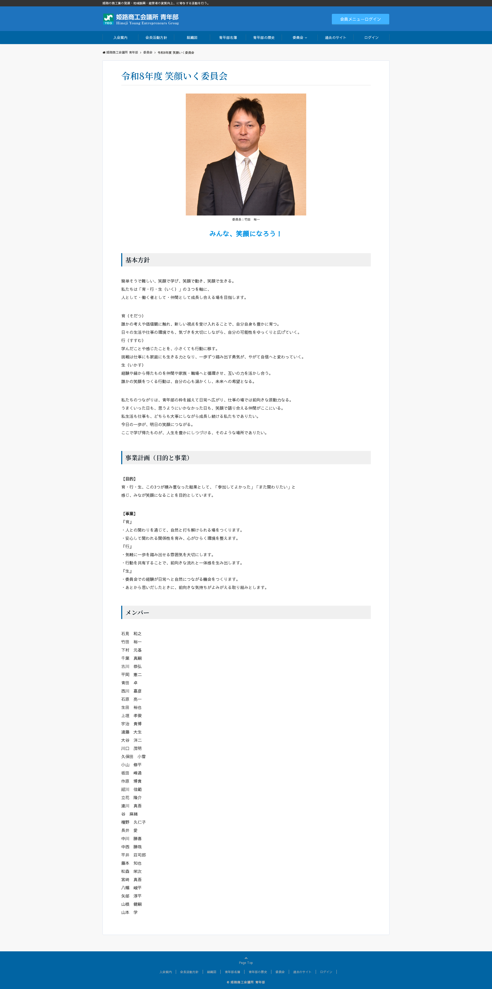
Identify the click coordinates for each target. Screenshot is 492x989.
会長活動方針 (156, 37)
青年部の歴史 (264, 37)
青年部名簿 (228, 37)
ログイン (371, 37)
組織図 (192, 37)
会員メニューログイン (360, 19)
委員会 (298, 37)
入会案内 (120, 37)
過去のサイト (335, 37)
